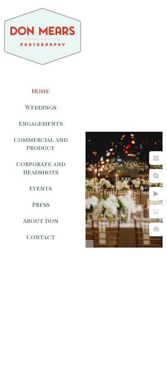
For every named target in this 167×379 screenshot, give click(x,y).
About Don (40, 220)
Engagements (41, 123)
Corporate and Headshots (40, 168)
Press (40, 204)
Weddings (40, 107)
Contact (40, 237)
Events (40, 188)
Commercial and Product (41, 143)
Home (40, 91)
